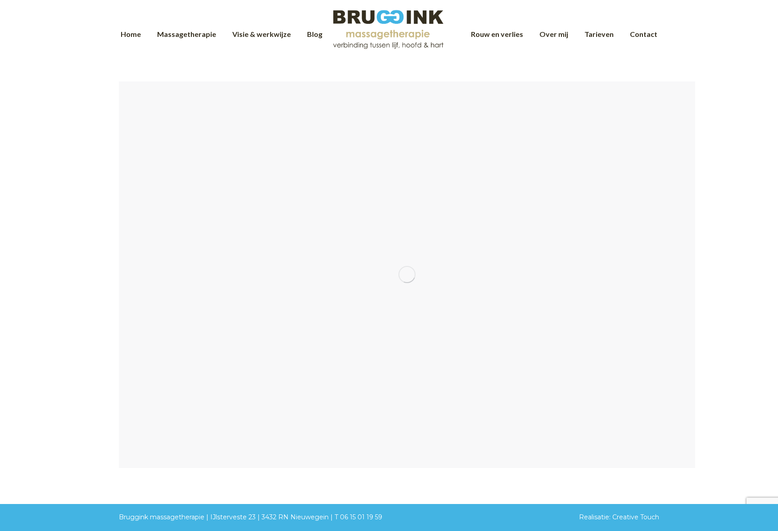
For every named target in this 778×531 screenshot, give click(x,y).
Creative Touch (635, 517)
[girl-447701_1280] (407, 274)
